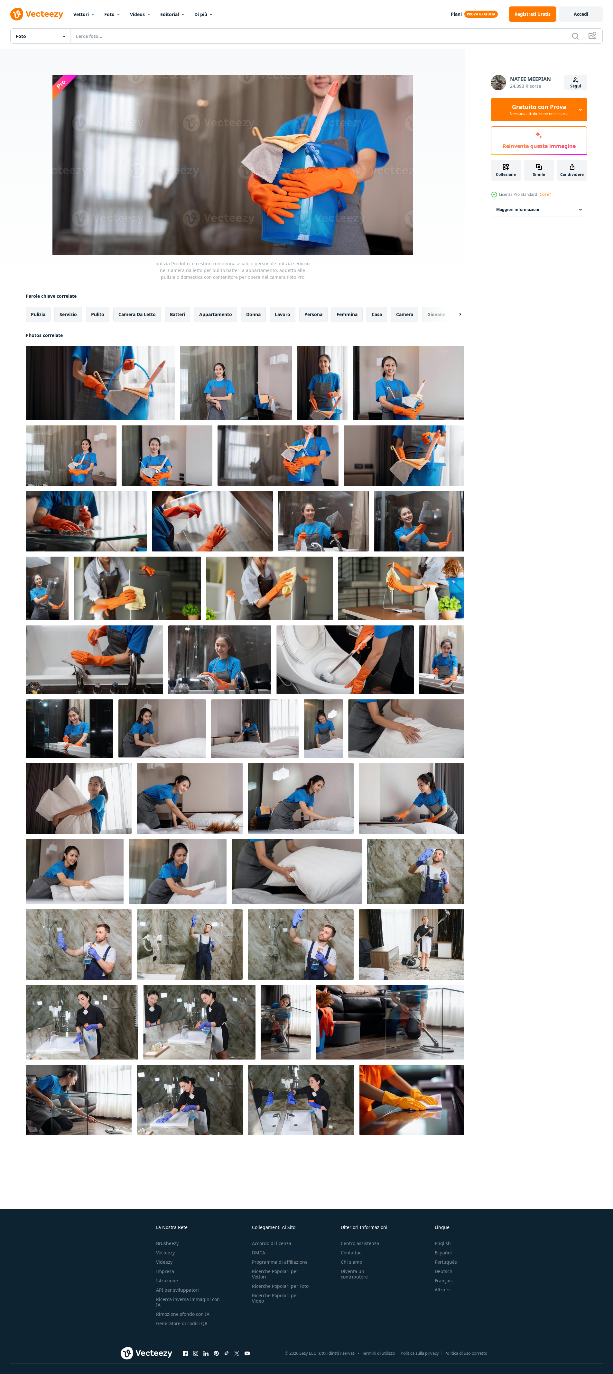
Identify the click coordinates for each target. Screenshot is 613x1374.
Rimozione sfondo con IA (182, 1314)
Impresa (165, 1271)
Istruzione (167, 1281)
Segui (575, 86)
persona (313, 314)
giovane (436, 314)
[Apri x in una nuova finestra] (236, 1353)
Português (446, 1262)
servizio (68, 314)
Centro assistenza (360, 1243)
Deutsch (443, 1271)
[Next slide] (454, 314)
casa (377, 314)
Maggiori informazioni (517, 209)
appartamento (215, 314)
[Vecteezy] (36, 14)
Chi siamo (351, 1262)
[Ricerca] (575, 36)
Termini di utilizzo (378, 1353)
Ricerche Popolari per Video (275, 1298)
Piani (456, 14)
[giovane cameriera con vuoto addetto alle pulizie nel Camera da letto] (411, 944)
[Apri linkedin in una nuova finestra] (206, 1353)
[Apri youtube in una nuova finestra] (247, 1353)
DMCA (258, 1253)
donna (253, 314)
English (443, 1243)
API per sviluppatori (177, 1290)
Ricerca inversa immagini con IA (188, 1302)
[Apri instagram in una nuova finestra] (195, 1353)
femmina (347, 314)
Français (444, 1281)
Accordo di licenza (271, 1243)
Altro (440, 1289)
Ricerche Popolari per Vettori (275, 1274)
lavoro (282, 314)
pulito (97, 314)
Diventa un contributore (354, 1274)
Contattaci (352, 1253)
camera (404, 314)
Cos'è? (545, 194)
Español (443, 1253)
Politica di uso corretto (466, 1353)
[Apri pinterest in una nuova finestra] (216, 1353)
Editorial (169, 14)
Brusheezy (167, 1243)
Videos (137, 14)
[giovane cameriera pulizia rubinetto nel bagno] (82, 1022)
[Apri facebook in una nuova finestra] (185, 1353)
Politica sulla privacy (420, 1353)
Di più (200, 14)
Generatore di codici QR (182, 1323)
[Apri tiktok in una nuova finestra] (226, 1353)
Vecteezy (165, 1253)
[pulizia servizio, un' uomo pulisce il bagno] (415, 871)
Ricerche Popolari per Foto (280, 1286)
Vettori (81, 14)
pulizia (38, 314)
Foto (109, 14)
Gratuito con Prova (539, 109)
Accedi (581, 14)
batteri (177, 314)
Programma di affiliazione (280, 1262)
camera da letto (137, 314)
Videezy (164, 1262)
